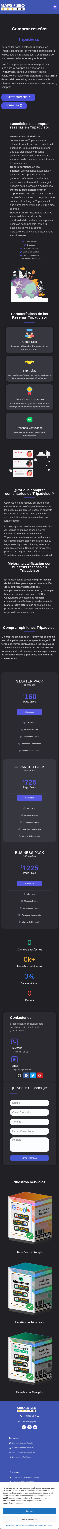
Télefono (16, 1048)
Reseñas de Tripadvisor (30, 1322)
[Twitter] (33, 1075)
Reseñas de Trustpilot (29, 1392)
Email (14, 1065)
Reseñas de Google (29, 1252)
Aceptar (29, 1511)
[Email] (14, 1059)
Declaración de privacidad (32, 1525)
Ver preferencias (29, 1519)
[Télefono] (14, 1042)
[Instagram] (19, 1075)
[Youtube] (40, 1075)
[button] (55, 7)
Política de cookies (13, 1525)
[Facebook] (26, 1075)
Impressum (48, 1525)
